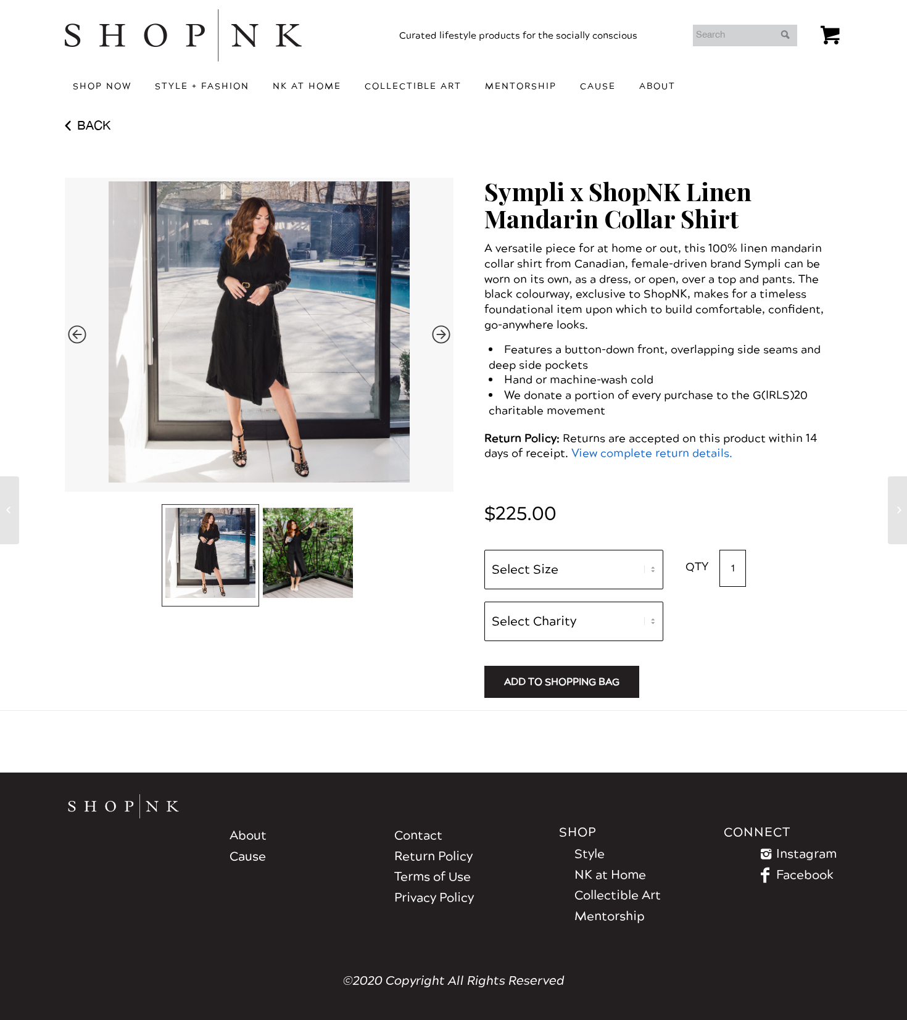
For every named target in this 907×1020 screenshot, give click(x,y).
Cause (248, 856)
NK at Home (610, 875)
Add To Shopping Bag (561, 682)
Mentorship (609, 916)
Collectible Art (617, 895)
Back (93, 125)
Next (441, 334)
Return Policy (433, 856)
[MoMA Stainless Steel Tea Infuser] (897, 510)
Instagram (806, 854)
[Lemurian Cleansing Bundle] (9, 510)
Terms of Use (432, 876)
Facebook (805, 875)
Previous (77, 334)
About (248, 835)
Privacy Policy (434, 897)
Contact (418, 835)
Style (589, 854)
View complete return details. (651, 453)
